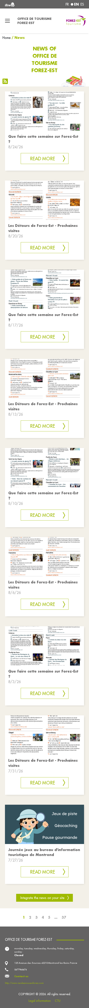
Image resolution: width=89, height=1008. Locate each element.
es (82, 4)
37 (63, 917)
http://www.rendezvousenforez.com (24, 983)
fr (67, 4)
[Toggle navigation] (7, 21)
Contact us (21, 976)
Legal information (40, 1001)
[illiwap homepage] (19, 4)
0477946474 (20, 969)
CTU (57, 1001)
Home (6, 38)
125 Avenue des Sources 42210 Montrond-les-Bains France (45, 962)
